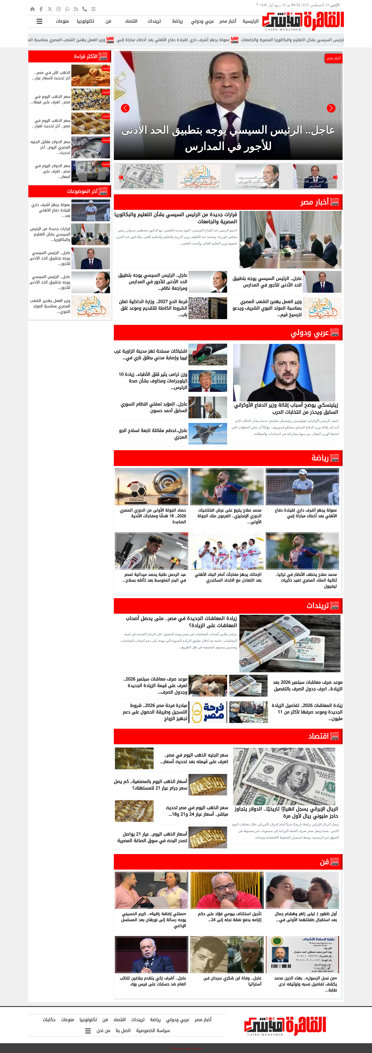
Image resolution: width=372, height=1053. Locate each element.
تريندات (154, 21)
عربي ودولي (202, 21)
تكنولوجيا (85, 21)
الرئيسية (251, 21)
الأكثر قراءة (85, 56)
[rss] (76, 8)
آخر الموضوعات (82, 191)
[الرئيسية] (32, 8)
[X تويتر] (49, 8)
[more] (93, 8)
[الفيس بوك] (41, 8)
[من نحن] (84, 8)
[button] (125, 108)
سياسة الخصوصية (153, 1030)
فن (108, 21)
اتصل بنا (123, 1030)
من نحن (103, 1030)
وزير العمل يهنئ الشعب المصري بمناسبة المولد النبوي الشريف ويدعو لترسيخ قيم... (74, 40)
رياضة (177, 21)
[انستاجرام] (58, 8)
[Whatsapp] (67, 8)
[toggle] (39, 21)
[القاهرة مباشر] (303, 21)
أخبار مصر (227, 21)
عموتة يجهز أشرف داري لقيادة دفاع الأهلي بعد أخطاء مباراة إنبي (215, 40)
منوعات (62, 21)
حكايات (49, 1019)
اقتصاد (131, 21)
